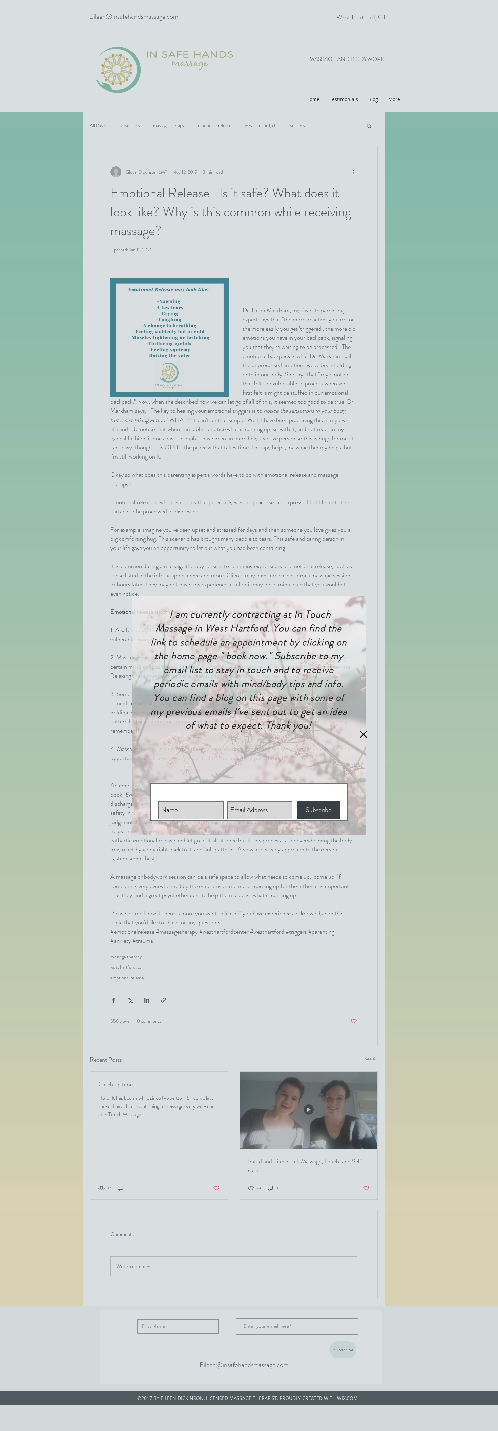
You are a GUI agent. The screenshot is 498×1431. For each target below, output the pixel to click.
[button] (363, 734)
